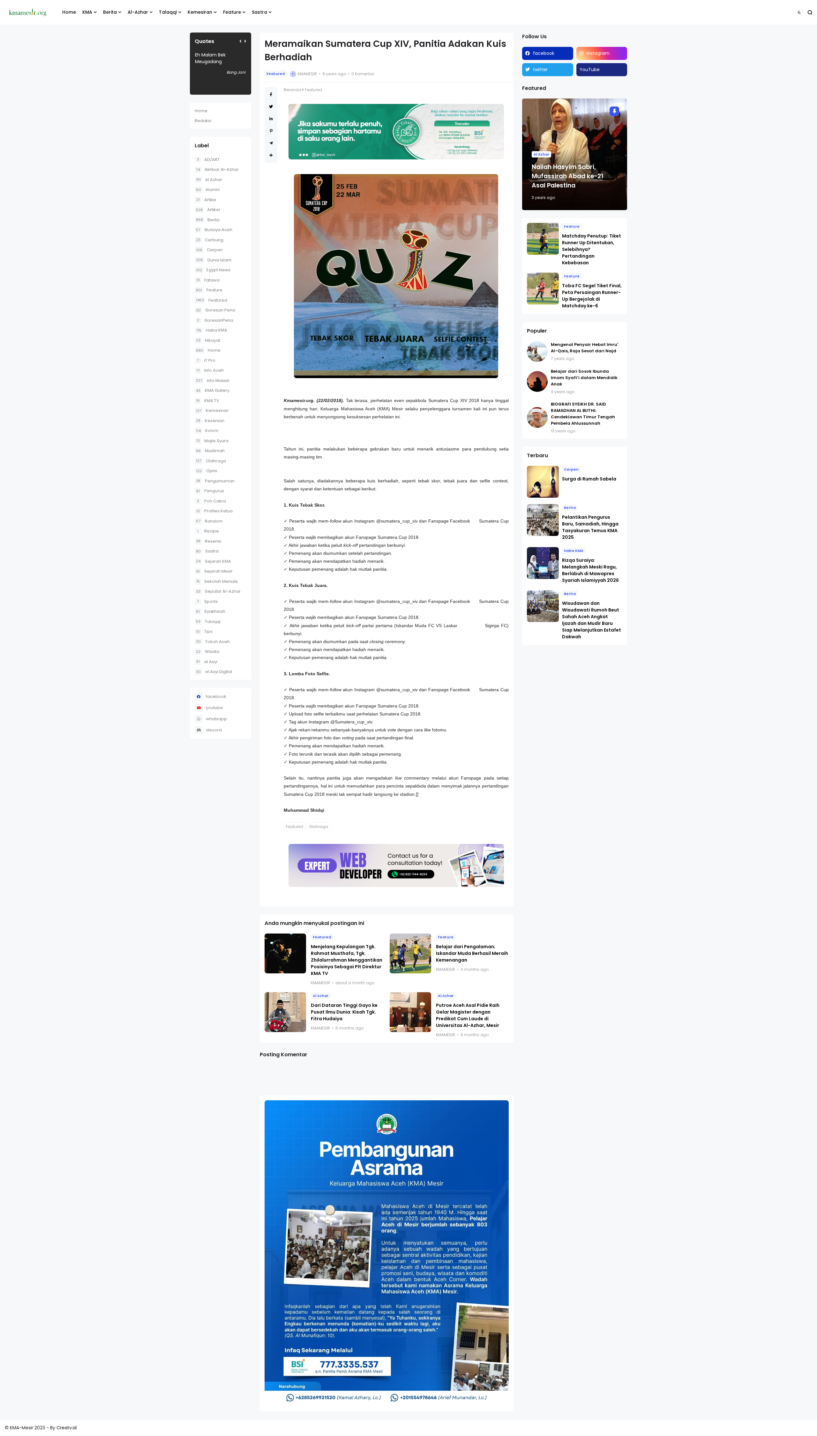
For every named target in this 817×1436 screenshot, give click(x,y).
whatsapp (216, 719)
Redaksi (203, 121)
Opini (206, 471)
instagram (598, 53)
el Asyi (206, 662)
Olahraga (211, 461)
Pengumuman (215, 481)
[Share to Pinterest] (271, 131)
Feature (232, 12)
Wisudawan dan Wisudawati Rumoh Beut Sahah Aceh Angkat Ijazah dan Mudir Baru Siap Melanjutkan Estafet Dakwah (591, 620)
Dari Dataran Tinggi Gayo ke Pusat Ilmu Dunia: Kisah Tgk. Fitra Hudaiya (344, 1012)
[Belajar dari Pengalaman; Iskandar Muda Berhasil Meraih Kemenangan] (410, 953)
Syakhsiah (210, 611)
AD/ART (208, 160)
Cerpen (209, 250)
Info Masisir (213, 380)
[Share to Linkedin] (271, 118)
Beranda (292, 89)
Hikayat (208, 340)
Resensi (208, 541)
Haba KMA (211, 330)
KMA (87, 12)
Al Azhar (209, 180)
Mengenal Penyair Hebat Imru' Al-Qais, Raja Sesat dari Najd (584, 347)
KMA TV (207, 401)
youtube (214, 708)
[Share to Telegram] (271, 143)
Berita (110, 12)
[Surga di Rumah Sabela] (543, 482)
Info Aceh (210, 370)
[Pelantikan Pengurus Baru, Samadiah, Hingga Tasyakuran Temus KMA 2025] (543, 520)
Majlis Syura (212, 441)
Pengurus (210, 491)
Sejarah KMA (213, 561)
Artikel (208, 210)
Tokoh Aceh (213, 642)
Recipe (208, 531)
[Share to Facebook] (271, 94)
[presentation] (240, 41)
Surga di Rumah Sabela (589, 479)
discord (214, 730)
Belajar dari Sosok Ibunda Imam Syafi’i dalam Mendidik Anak (584, 377)
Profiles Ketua (214, 511)
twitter (540, 69)
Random (209, 521)
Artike (206, 200)
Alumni (208, 190)
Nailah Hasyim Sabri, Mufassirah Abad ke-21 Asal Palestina (567, 176)
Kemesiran (200, 12)
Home (69, 12)
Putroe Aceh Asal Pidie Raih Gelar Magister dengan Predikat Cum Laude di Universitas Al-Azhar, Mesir (467, 1015)
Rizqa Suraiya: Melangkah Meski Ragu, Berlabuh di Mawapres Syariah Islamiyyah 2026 (590, 570)
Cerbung (209, 240)
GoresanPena (215, 320)
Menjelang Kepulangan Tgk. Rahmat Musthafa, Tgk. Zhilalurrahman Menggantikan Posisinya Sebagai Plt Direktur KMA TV (346, 960)
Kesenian (210, 421)
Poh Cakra (211, 501)
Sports (207, 601)
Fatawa (208, 280)
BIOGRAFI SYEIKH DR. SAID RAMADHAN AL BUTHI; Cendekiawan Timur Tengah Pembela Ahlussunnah (583, 413)
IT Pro (206, 360)
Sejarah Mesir (214, 571)
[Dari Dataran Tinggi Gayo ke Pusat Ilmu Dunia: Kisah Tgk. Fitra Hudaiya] (285, 1012)
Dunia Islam (213, 260)
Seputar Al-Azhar (218, 591)
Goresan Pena (215, 310)
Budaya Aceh (214, 230)
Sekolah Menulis (217, 581)
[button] (799, 12)
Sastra (259, 12)
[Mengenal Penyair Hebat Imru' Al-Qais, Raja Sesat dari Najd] (537, 351)
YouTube (590, 69)
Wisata (207, 651)
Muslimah (210, 451)
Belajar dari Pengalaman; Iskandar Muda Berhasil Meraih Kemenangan (472, 953)
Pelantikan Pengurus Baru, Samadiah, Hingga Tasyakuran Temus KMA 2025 (590, 527)
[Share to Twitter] (271, 106)
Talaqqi (168, 12)
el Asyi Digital (214, 672)
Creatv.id (66, 1428)
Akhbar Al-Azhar (217, 169)
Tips (204, 631)
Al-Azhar (138, 12)
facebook (216, 696)
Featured (211, 300)
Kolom (207, 431)
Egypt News (213, 270)
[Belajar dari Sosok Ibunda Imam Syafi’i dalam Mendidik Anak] (537, 381)
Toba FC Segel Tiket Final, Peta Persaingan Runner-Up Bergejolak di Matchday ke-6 (592, 295)
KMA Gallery (212, 390)
